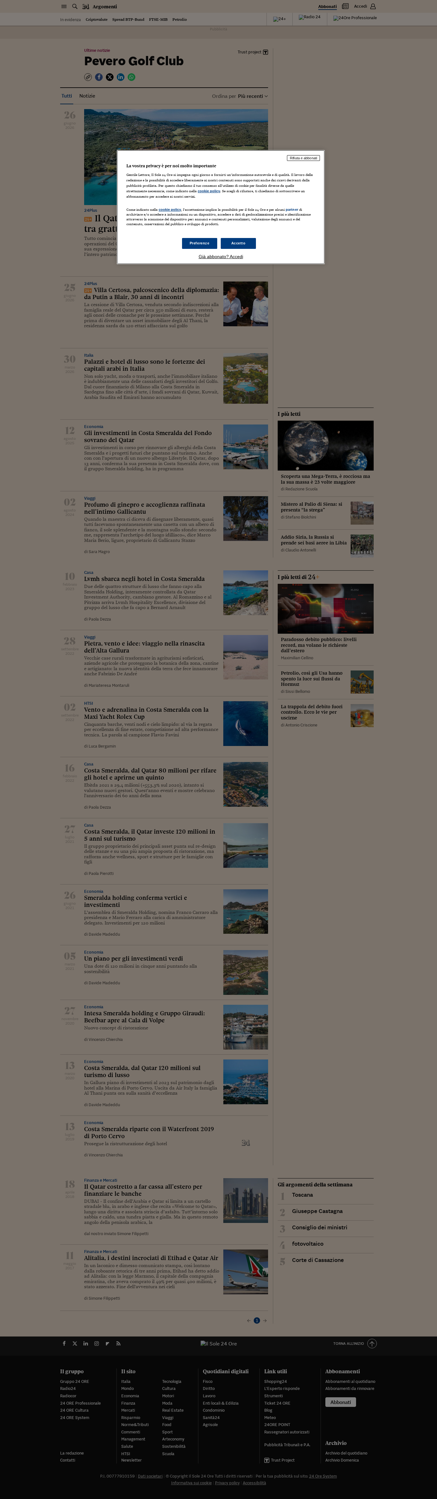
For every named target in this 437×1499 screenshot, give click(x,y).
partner (292, 209)
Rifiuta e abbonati (303, 158)
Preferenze (200, 243)
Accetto (238, 243)
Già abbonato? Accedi (221, 256)
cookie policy (209, 191)
